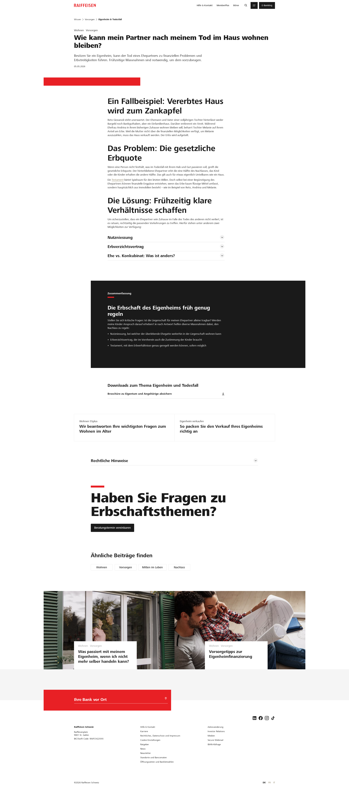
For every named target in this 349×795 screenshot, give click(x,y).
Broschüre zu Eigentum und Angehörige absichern (140, 393)
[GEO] (166, 698)
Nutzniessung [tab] (120, 237)
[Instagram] (267, 718)
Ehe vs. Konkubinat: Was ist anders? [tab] (141, 255)
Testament (118, 179)
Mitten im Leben (152, 567)
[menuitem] (205, 5)
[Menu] (254, 5)
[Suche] (246, 5)
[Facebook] (261, 718)
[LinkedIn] (254, 718)
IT (274, 782)
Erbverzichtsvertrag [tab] (126, 246)
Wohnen (101, 567)
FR (269, 782)
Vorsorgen (125, 567)
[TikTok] (273, 718)
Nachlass (179, 567)
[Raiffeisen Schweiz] (85, 5)
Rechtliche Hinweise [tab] (109, 460)
